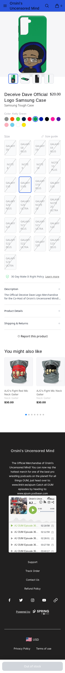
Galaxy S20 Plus (10, 204)
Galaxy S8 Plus (25, 147)
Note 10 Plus (54, 166)
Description (11, 289)
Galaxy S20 (54, 184)
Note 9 (25, 166)
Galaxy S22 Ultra (25, 243)
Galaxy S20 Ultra (25, 204)
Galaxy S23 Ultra (10, 262)
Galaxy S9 (40, 147)
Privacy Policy (22, 648)
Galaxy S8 (10, 147)
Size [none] (7, 136)
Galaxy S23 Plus (54, 243)
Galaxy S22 (54, 225)
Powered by (23, 611)
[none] (49, 136)
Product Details (13, 311)
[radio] (10, 148)
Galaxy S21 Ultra (40, 225)
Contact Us (32, 579)
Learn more (52, 276)
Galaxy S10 (10, 184)
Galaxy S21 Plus (25, 225)
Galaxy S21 (10, 225)
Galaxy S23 (40, 243)
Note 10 (39, 166)
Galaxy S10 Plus (40, 184)
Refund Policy (32, 588)
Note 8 (10, 166)
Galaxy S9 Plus (54, 147)
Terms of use (43, 648)
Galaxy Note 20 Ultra (54, 205)
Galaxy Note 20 (40, 204)
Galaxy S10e (25, 184)
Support (32, 562)
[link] (19, 371)
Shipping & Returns (16, 323)
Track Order (32, 570)
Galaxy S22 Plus (10, 243)
